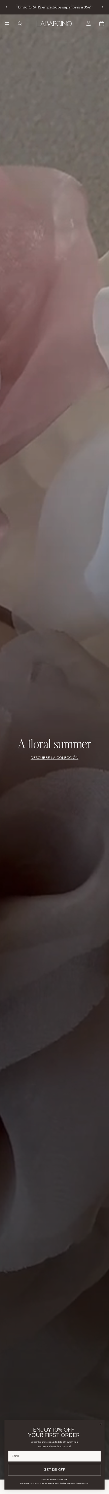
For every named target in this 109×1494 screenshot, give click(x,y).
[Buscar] (20, 23)
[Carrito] (101, 23)
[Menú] (7, 23)
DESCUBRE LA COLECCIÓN (54, 757)
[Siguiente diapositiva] (102, 7)
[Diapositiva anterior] (6, 7)
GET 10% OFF (54, 1469)
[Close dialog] (100, 1424)
